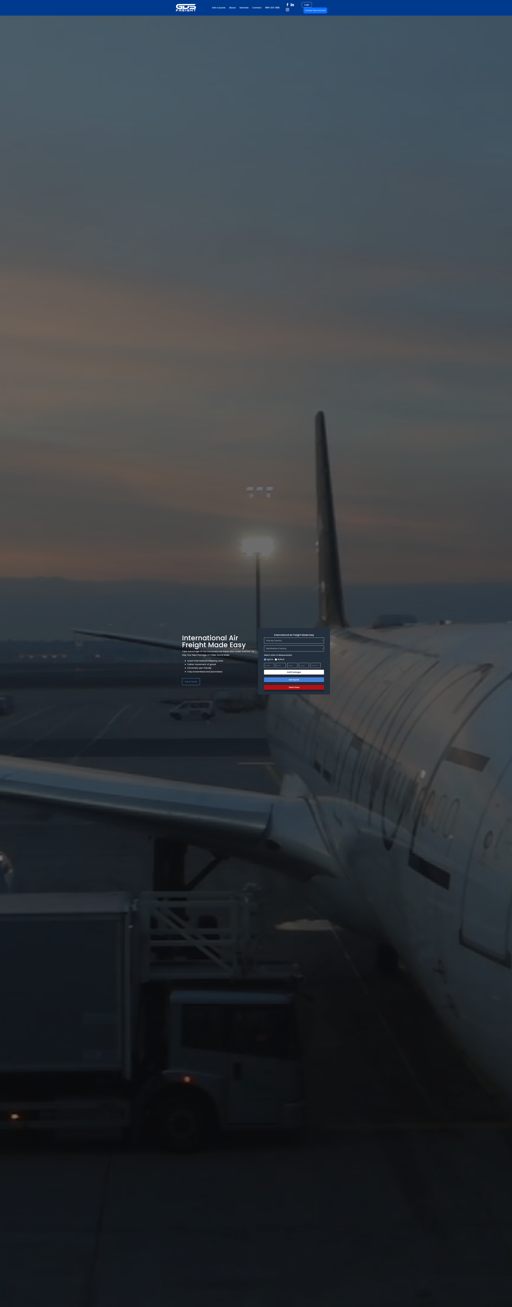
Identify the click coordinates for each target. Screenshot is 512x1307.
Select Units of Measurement (278, 655)
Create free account (315, 10)
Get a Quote (218, 7)
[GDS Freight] (177, 7)
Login (306, 4)
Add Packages (294, 672)
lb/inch (281, 659)
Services (244, 7)
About (232, 7)
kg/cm (270, 659)
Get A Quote (191, 681)
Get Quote (294, 679)
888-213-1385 (272, 7)
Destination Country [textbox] (276, 648)
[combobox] (294, 641)
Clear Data (294, 687)
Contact (256, 7)
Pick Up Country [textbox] (274, 640)
